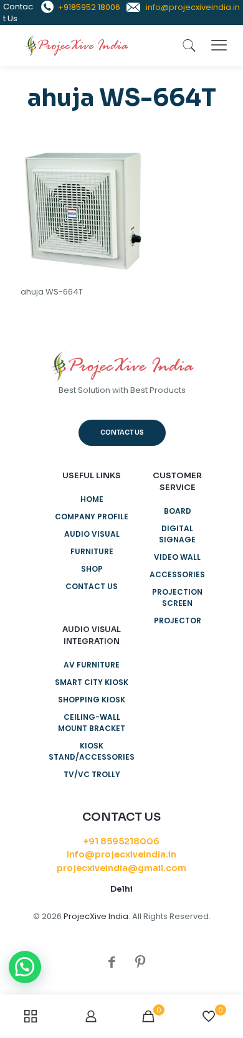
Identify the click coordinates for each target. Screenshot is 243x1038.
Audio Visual (92, 534)
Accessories (177, 574)
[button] (25, 967)
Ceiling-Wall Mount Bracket (91, 723)
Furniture (91, 551)
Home (91, 499)
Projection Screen (177, 597)
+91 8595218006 (121, 841)
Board (177, 511)
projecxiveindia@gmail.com (121, 868)
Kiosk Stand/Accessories (92, 751)
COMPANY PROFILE (91, 516)
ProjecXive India (96, 916)
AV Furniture (92, 664)
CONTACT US (91, 586)
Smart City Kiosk (91, 682)
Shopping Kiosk (91, 699)
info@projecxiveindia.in (121, 854)
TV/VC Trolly (92, 774)
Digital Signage (177, 534)
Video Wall (177, 557)
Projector (177, 620)
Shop (92, 569)
